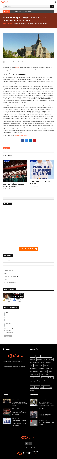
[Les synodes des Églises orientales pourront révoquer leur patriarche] (7, 412)
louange (36, 374)
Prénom (6, 317)
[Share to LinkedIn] (30, 141)
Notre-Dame (50, 377)
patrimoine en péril (25, 148)
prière (31, 384)
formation (35, 371)
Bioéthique (32, 359)
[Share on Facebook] (22, 141)
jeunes (50, 371)
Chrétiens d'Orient (34, 362)
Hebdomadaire (9, 332)
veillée (37, 387)
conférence (48, 362)
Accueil (5, 23)
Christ (45, 359)
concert (42, 362)
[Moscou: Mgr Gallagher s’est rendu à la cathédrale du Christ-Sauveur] (7, 401)
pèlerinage (37, 384)
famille (47, 368)
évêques (32, 390)
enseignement (33, 368)
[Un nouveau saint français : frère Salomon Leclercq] (33, 414)
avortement (49, 356)
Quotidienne (8, 330)
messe (46, 374)
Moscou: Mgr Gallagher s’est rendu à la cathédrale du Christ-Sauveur (19, 403)
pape (31, 381)
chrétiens (50, 359)
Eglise (41, 365)
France (41, 371)
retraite (43, 384)
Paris (44, 381)
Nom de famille (8, 323)
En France (10, 23)
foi (31, 371)
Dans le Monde (8, 267)
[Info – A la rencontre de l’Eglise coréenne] (33, 423)
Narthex (17, 67)
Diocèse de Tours (24, 135)
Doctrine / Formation (9, 270)
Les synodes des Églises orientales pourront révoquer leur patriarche (32, 11)
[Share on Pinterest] (34, 141)
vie (45, 387)
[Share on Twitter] (26, 141)
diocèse (36, 365)
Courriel (6, 312)
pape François (37, 381)
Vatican (32, 387)
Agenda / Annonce (9, 261)
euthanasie (41, 368)
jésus (31, 374)
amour (42, 356)
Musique (43, 377)
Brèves (5, 264)
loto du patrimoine (15, 148)
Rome (5, 279)
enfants (46, 365)
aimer (38, 356)
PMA (48, 381)
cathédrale (39, 359)
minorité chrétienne (34, 377)
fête (46, 371)
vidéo (41, 387)
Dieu (31, 365)
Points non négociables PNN (11, 276)
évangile (50, 387)
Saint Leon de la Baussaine (36, 148)
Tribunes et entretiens (10, 282)
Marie (41, 374)
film (52, 368)
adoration (32, 356)
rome (48, 384)
